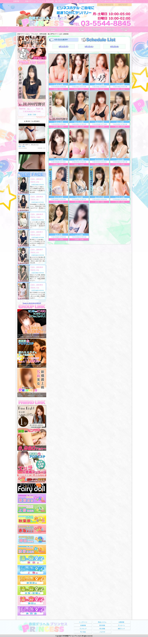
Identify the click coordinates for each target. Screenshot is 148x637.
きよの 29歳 (120, 84)
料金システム (102, 622)
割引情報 (102, 625)
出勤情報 (121, 622)
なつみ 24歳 (79, 159)
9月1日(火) (89, 47)
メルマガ (102, 632)
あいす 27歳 (99, 197)
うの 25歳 (120, 159)
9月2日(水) (114, 47)
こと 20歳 (79, 235)
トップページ (83, 622)
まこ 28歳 (120, 122)
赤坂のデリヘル (30, 1)
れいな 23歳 (58, 159)
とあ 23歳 (79, 197)
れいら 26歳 (79, 122)
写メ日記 (83, 632)
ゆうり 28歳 (99, 84)
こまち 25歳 (58, 84)
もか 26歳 (58, 235)
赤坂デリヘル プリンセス (73, 636)
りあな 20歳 (58, 122)
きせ (37, 182)
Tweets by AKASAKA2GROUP (32, 303)
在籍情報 (83, 625)
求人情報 (102, 628)
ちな (37, 287)
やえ (37, 270)
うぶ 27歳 (79, 84)
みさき (38, 235)
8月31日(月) (63, 47)
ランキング (83, 628)
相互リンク (121, 628)
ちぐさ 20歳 (120, 197)
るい (37, 199)
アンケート (121, 625)
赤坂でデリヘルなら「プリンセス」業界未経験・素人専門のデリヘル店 (39, 34)
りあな (38, 217)
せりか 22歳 (99, 159)
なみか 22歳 (99, 122)
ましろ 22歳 (58, 197)
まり (37, 252)
